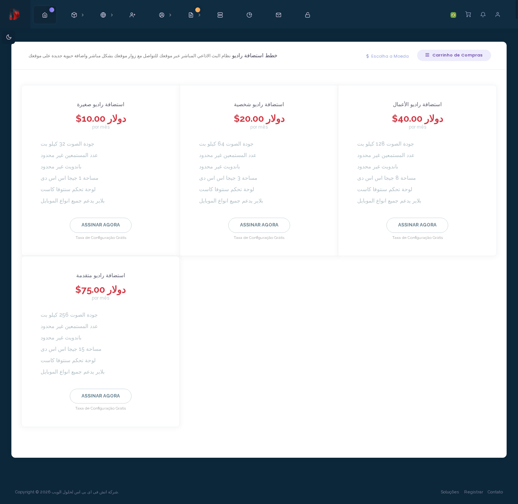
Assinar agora (101, 225)
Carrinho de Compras (457, 55)
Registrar (473, 492)
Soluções (450, 492)
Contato (495, 492)
